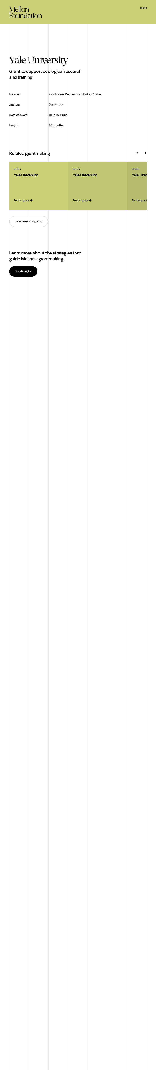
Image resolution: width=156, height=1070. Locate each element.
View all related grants (28, 221)
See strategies (23, 271)
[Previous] (138, 153)
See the (21, 200)
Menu (143, 8)
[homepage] (25, 12)
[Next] (144, 153)
